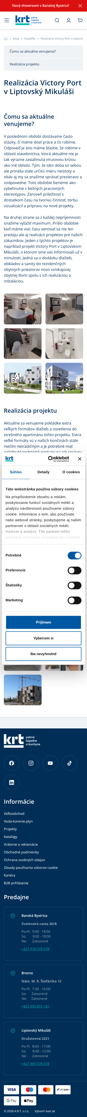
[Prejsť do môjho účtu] (69, 20)
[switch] (74, 570)
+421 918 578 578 (35, 949)
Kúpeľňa (29, 39)
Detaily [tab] (43, 472)
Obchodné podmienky (21, 852)
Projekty (10, 829)
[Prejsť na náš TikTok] (69, 763)
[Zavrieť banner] (79, 459)
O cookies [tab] (71, 472)
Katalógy (10, 837)
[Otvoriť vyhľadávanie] (57, 20)
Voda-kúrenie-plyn (18, 821)
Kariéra (9, 875)
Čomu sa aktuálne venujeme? (33, 51)
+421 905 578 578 (35, 1064)
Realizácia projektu (24, 64)
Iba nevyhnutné (43, 654)
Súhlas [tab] (16, 472)
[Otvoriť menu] (7, 20)
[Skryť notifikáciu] (80, 6)
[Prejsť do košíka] (80, 20)
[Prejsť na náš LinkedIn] (11, 782)
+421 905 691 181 (35, 1006)
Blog (16, 39)
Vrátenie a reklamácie (21, 844)
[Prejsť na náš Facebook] (11, 763)
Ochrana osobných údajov (24, 860)
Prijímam (43, 622)
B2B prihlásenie (16, 883)
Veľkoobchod (14, 813)
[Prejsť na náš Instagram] (31, 763)
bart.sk (50, 1111)
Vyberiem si (43, 638)
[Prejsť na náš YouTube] (50, 763)
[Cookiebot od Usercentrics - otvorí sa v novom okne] (51, 459)
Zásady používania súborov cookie (31, 867)
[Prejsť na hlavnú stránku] (31, 20)
